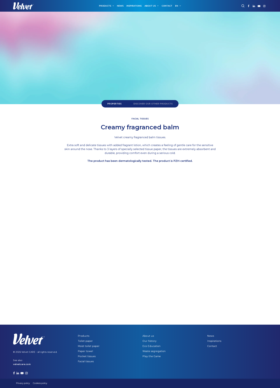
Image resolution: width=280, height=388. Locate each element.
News (210, 336)
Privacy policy (23, 383)
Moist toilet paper (89, 346)
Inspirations (214, 341)
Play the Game (151, 356)
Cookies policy (40, 383)
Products (83, 336)
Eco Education (151, 346)
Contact (212, 346)
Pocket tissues (87, 356)
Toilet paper (85, 341)
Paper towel (85, 351)
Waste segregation (154, 351)
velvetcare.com (22, 364)
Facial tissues (86, 361)
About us (148, 336)
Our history (149, 341)
